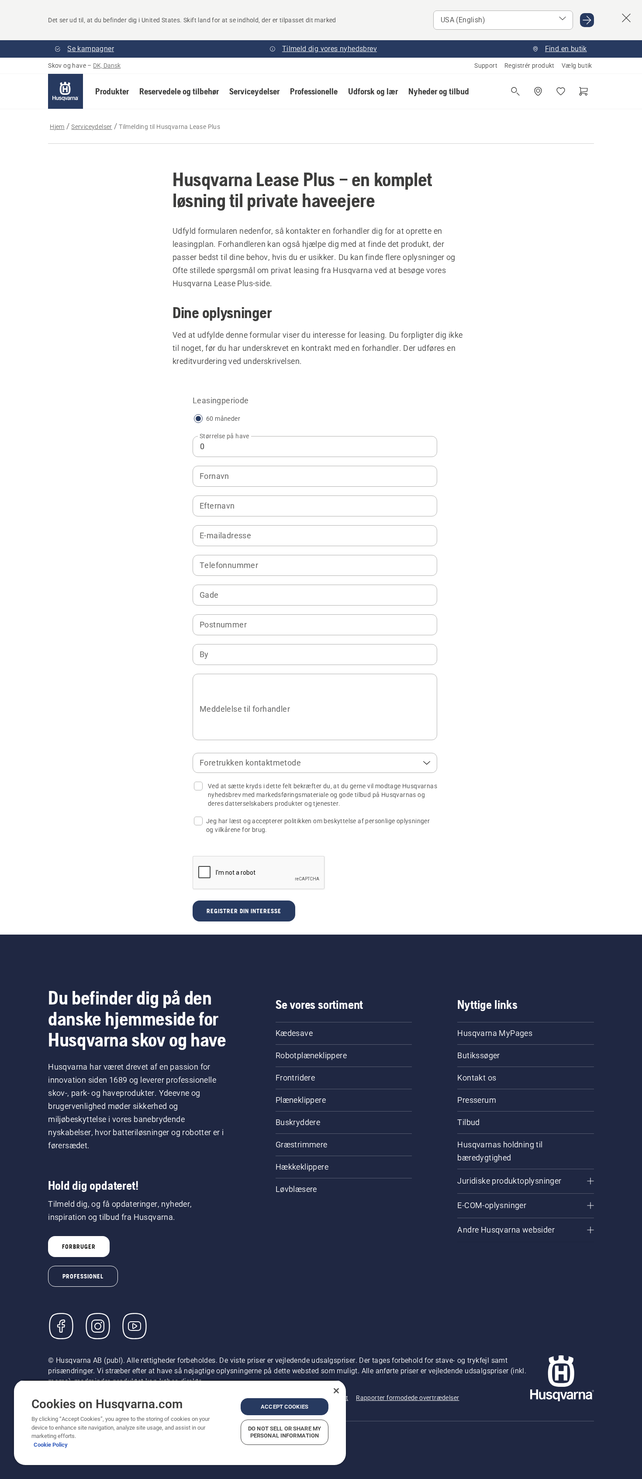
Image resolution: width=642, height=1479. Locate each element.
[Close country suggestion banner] (626, 18)
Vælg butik (577, 65)
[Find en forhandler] (538, 91)
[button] (112, 91)
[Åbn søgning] (515, 91)
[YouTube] (134, 1326)
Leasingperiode (221, 400)
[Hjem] (65, 91)
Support (485, 65)
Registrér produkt (529, 65)
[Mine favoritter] (560, 91)
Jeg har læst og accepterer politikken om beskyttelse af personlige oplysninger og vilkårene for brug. (318, 825)
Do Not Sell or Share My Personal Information (284, 1432)
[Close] (336, 1390)
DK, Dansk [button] (107, 65)
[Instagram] (98, 1326)
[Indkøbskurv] (583, 91)
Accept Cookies (284, 1406)
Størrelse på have (224, 436)
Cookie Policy (51, 1444)
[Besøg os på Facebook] (61, 1326)
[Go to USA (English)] (587, 20)
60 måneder (223, 418)
